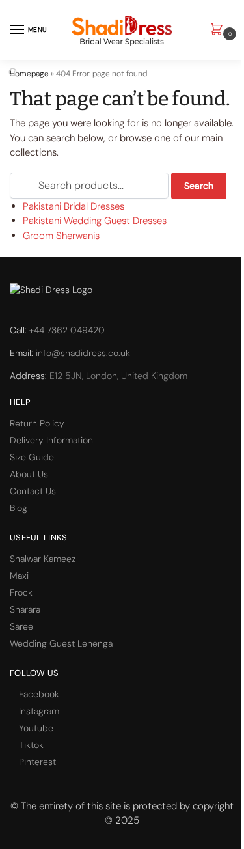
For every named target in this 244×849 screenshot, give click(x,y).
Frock (21, 592)
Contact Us (33, 491)
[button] (219, 30)
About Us (29, 474)
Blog (18, 508)
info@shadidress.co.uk (83, 353)
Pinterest (37, 762)
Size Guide (32, 457)
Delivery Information (51, 440)
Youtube (36, 728)
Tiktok (31, 745)
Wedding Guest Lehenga (61, 643)
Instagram (39, 711)
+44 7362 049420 (67, 330)
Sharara (25, 609)
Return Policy (37, 423)
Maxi (19, 575)
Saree (21, 626)
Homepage (29, 73)
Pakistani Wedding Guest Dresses (95, 220)
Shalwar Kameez (42, 558)
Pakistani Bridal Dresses (73, 206)
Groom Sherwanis (61, 235)
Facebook (39, 694)
